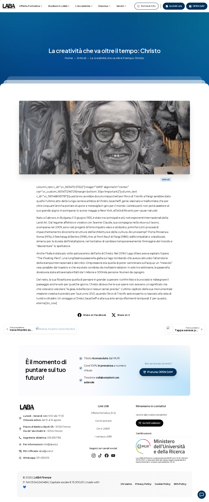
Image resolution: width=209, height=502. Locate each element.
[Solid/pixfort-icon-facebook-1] (106, 455)
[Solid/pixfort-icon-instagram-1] (93, 455)
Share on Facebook (94, 315)
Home (69, 58)
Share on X (123, 315)
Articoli (81, 58)
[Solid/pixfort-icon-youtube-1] (113, 455)
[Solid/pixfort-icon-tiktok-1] (100, 455)
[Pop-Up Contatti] (202, 495)
